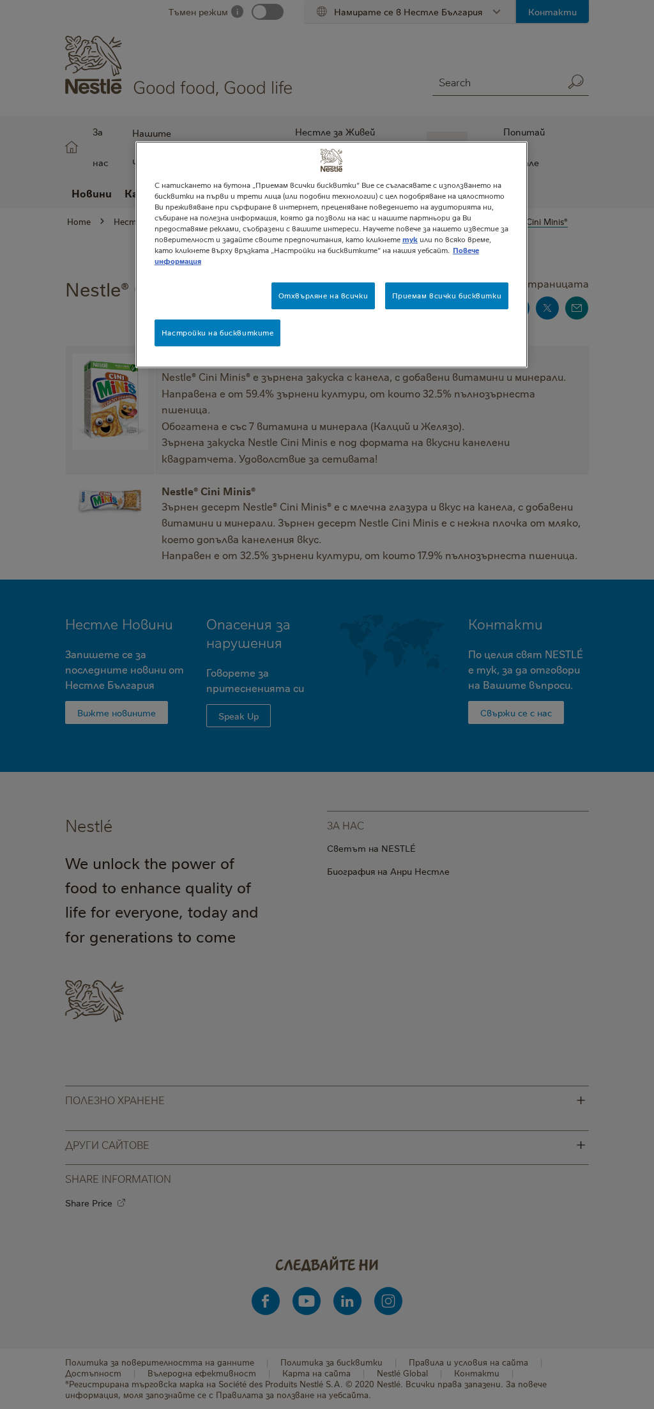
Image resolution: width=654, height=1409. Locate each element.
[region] (331, 254)
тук (410, 239)
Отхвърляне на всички (323, 295)
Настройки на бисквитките (218, 332)
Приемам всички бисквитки (447, 295)
